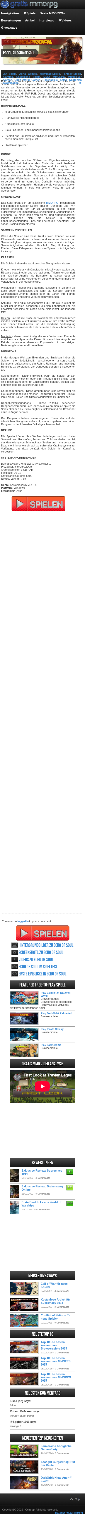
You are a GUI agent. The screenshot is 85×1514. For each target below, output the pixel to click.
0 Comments (43, 1178)
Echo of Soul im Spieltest (38, 967)
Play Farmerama (51, 1045)
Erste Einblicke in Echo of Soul (42, 974)
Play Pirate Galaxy (52, 1029)
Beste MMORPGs (52, 13)
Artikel (30, 20)
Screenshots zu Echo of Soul (41, 953)
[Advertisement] (42, 709)
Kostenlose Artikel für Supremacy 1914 (55, 1301)
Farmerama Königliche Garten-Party (56, 1447)
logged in (23, 921)
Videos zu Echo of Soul (36, 960)
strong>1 (15, 1426)
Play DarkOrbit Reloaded (56, 1013)
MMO (46, 76)
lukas (13, 1405)
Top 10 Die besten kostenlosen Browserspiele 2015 (54, 1345)
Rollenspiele (50, 79)
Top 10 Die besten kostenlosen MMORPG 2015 (56, 1377)
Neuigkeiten (10, 13)
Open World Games (27, 79)
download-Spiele (50, 73)
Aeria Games (28, 73)
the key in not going (22, 1415)
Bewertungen (11, 20)
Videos (66, 20)
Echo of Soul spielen (43, 933)
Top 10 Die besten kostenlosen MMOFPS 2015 (56, 1361)
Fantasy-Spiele (72, 73)
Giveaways (9, 27)
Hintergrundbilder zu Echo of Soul (46, 945)
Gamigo (8, 76)
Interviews (46, 20)
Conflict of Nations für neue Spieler (55, 1317)
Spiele (31, 13)
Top (77, 1499)
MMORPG (59, 76)
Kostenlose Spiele (28, 76)
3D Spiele (9, 73)
